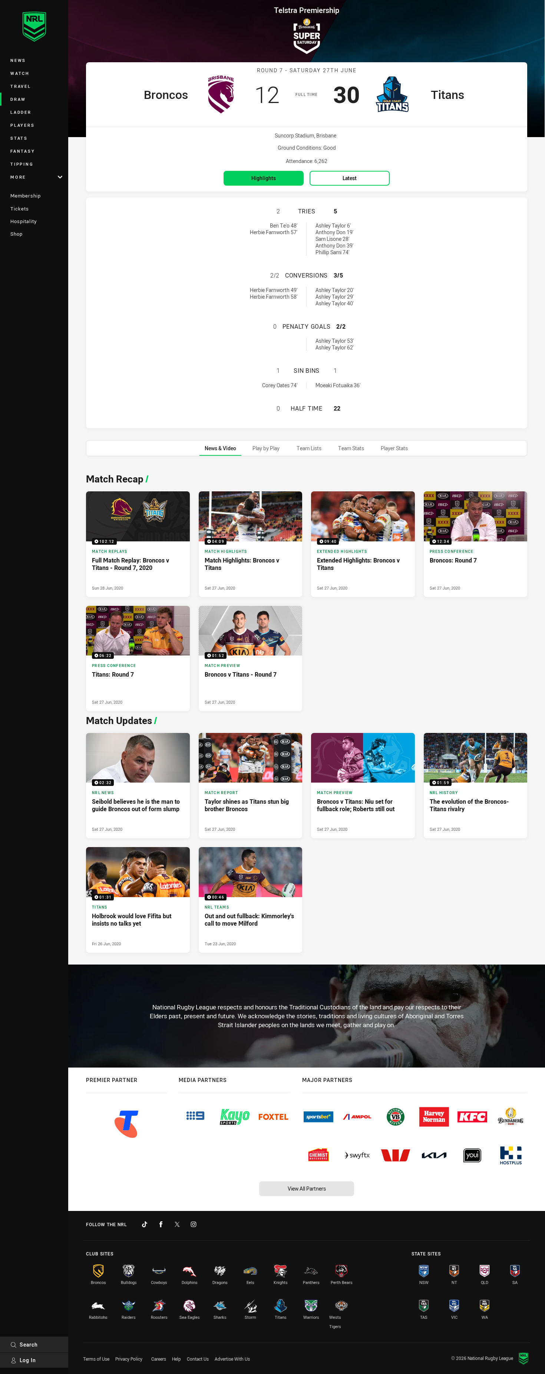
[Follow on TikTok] (145, 1224)
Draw (18, 99)
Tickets (19, 208)
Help (176, 1359)
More (18, 177)
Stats (19, 138)
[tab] (220, 448)
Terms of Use (96, 1359)
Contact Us (198, 1359)
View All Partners (307, 1188)
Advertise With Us (232, 1359)
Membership (25, 195)
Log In (28, 1360)
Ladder (21, 112)
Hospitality (23, 221)
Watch (20, 73)
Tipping (21, 164)
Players (22, 125)
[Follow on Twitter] (177, 1224)
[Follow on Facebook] (161, 1224)
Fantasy (22, 151)
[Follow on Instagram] (193, 1224)
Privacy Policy (128, 1359)
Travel (20, 86)
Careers (158, 1359)
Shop (16, 233)
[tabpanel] (306, 711)
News (18, 60)
